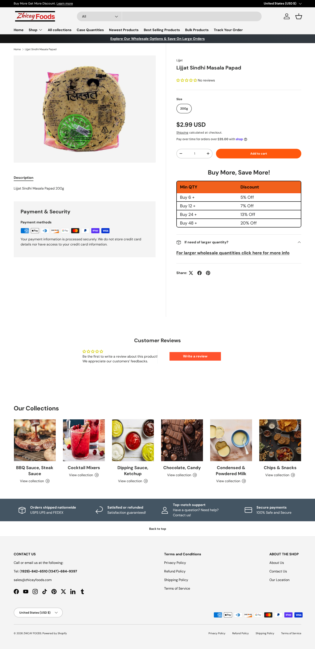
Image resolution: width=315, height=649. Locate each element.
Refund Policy (175, 571)
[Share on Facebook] (199, 273)
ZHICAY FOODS (32, 633)
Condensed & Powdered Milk (231, 470)
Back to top (157, 529)
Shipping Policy (176, 580)
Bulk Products (197, 30)
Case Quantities (90, 30)
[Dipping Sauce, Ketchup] (133, 440)
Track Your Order (228, 30)
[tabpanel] (85, 188)
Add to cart (258, 153)
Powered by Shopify (54, 633)
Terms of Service (177, 588)
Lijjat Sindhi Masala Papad (41, 49)
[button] (298, 16)
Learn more (65, 3)
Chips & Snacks (280, 467)
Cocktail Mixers (84, 467)
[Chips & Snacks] (280, 440)
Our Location (279, 580)
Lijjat (179, 60)
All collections (60, 30)
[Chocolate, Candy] (182, 440)
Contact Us (278, 571)
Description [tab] (23, 177)
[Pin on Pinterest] (208, 273)
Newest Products (124, 30)
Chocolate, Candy (182, 467)
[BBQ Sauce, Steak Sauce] (35, 440)
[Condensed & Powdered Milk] (231, 440)
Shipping (182, 132)
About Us (276, 562)
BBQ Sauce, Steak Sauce (34, 470)
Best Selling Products (162, 30)
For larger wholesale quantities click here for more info (233, 253)
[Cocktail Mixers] (84, 440)
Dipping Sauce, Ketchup (132, 470)
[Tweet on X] (191, 273)
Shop (33, 30)
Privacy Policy (175, 562)
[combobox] (169, 16)
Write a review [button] (195, 356)
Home (19, 30)
